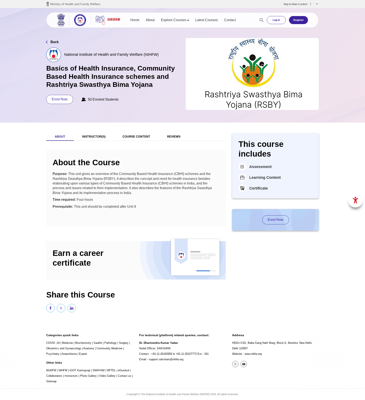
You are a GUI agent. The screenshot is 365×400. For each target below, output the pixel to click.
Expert (83, 353)
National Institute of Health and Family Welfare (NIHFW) (111, 54)
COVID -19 (53, 342)
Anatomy (88, 348)
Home (134, 20)
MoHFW (51, 370)
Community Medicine (109, 348)
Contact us (124, 375)
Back (54, 42)
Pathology (110, 342)
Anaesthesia (69, 353)
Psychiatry (52, 353)
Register (298, 20)
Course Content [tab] (136, 136)
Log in (276, 20)
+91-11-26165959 (161, 353)
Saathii (98, 342)
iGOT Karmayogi (80, 370)
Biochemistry (83, 342)
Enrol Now (60, 99)
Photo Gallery (88, 375)
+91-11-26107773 (186, 353)
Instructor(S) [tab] (94, 136)
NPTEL (111, 370)
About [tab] (60, 136)
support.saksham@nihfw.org (166, 359)
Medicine (67, 342)
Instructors (71, 375)
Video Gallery (107, 375)
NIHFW (63, 370)
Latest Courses (206, 20)
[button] (316, 4)
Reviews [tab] (173, 136)
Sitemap (51, 381)
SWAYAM (99, 370)
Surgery (123, 342)
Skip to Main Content (295, 4)
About (150, 20)
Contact (230, 20)
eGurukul (123, 370)
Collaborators (54, 375)
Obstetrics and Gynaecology (63, 348)
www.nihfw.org (253, 353)
